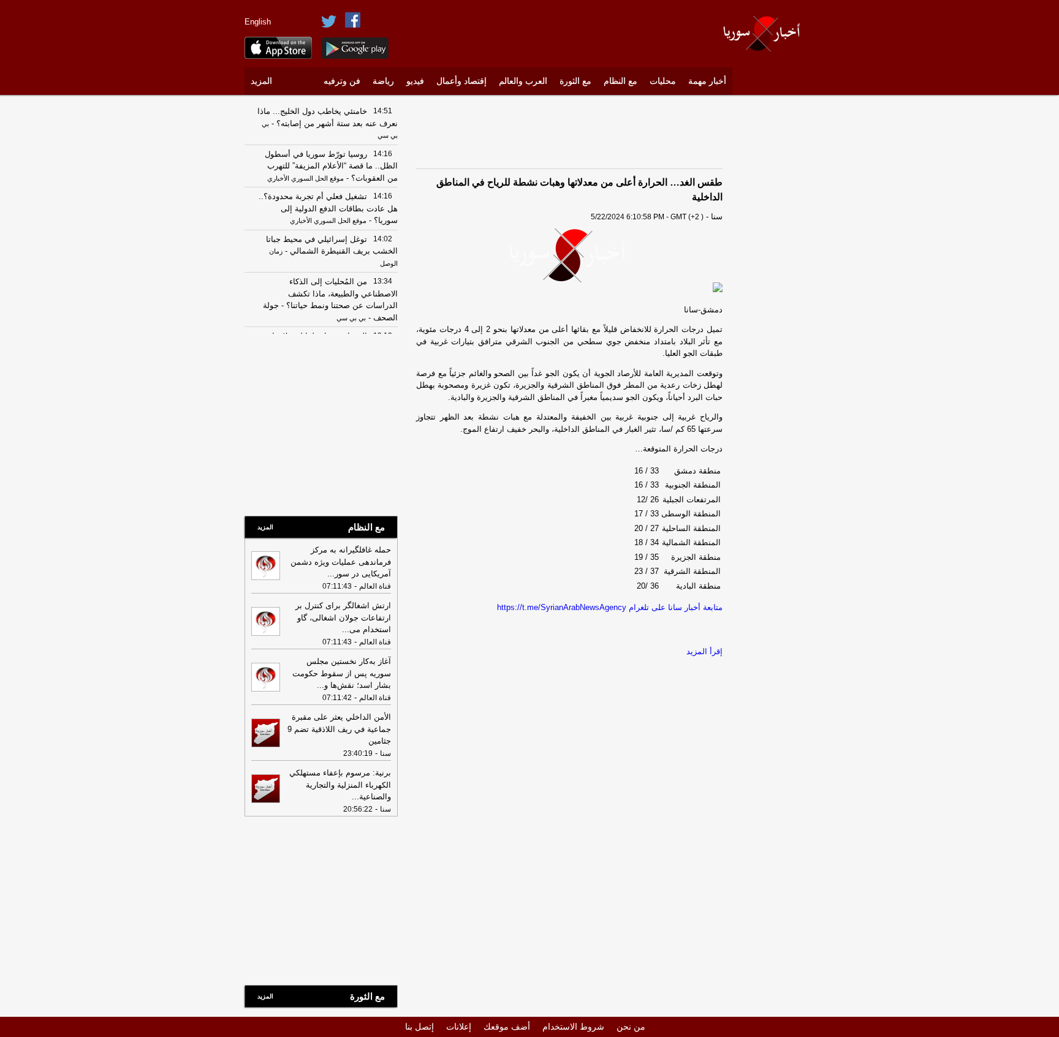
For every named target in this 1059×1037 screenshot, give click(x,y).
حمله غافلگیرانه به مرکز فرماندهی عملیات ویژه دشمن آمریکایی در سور (340, 561)
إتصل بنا (419, 1026)
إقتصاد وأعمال (461, 81)
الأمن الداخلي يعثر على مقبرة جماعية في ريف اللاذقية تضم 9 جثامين (339, 728)
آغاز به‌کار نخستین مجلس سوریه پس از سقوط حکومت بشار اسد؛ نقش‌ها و (341, 673)
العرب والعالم (523, 81)
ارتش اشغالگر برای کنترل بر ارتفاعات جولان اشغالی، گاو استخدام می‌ (343, 617)
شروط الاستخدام (573, 1026)
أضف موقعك (507, 1026)
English (258, 21)
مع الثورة (575, 81)
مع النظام (620, 81)
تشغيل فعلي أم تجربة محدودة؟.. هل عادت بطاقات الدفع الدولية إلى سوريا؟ (328, 208)
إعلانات (458, 1026)
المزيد (261, 81)
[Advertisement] (777, 285)
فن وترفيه (342, 81)
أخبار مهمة (707, 81)
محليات (663, 81)
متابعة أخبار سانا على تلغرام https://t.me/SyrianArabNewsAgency (610, 607)
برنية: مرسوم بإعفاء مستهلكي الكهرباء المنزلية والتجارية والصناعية (340, 784)
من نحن (631, 1026)
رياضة (383, 81)
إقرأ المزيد (704, 651)
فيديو (415, 81)
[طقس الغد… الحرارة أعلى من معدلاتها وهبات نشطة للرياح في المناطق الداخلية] (569, 255)
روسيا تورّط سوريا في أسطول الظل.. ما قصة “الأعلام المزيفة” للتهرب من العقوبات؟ (331, 166)
